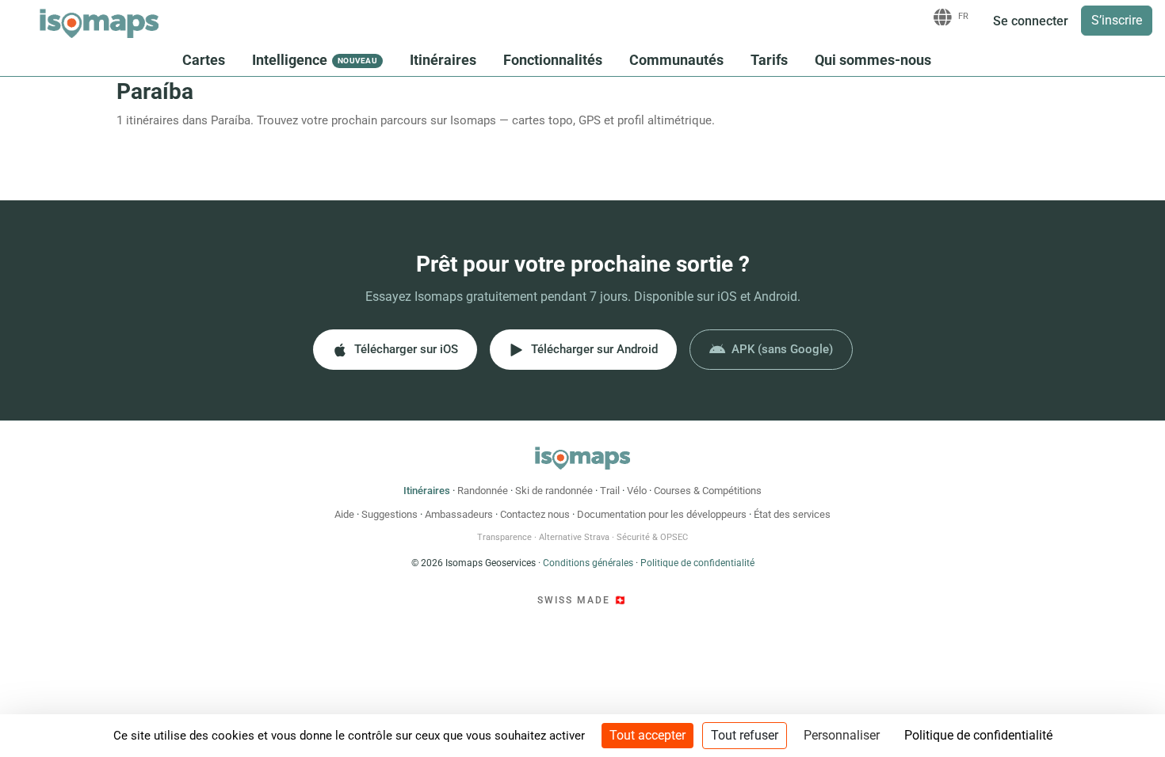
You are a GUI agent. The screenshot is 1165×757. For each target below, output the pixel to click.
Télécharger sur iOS (406, 349)
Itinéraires (443, 59)
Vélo (637, 490)
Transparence (504, 537)
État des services (792, 514)
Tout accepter (647, 735)
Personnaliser (842, 735)
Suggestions (389, 514)
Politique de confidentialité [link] (978, 735)
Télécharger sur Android (594, 349)
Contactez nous (535, 514)
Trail (610, 490)
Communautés (676, 59)
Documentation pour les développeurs (662, 514)
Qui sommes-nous (873, 59)
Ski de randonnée (554, 490)
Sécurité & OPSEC (652, 537)
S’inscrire (1116, 20)
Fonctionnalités (552, 59)
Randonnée (482, 490)
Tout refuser (744, 735)
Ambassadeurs (459, 514)
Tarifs (769, 59)
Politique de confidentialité (697, 563)
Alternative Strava (574, 537)
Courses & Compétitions (708, 490)
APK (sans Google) (782, 349)
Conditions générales (588, 563)
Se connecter (1030, 21)
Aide (344, 514)
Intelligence (314, 59)
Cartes (203, 59)
